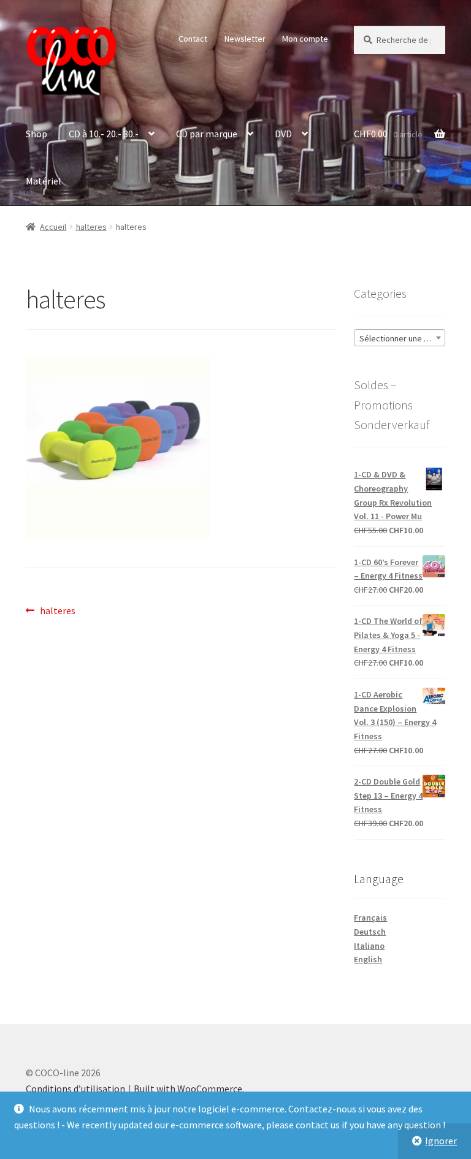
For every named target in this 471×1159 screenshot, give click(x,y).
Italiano (369, 945)
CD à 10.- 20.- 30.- (104, 133)
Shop (36, 133)
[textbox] (399, 338)
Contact (192, 38)
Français (370, 917)
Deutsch (370, 931)
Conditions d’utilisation (75, 1088)
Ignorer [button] (441, 1140)
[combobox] (399, 337)
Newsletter (245, 38)
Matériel (43, 181)
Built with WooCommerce (188, 1088)
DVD (283, 133)
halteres (91, 226)
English (368, 959)
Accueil (53, 226)
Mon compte (305, 38)
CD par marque (206, 133)
